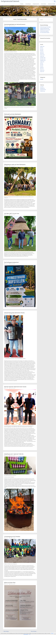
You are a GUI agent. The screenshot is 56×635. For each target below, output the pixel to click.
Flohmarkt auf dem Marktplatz (12, 114)
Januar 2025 (42, 71)
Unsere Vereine (43, 3)
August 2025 (42, 61)
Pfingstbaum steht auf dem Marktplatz (14, 164)
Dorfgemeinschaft (36, 3)
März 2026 (42, 53)
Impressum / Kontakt (51, 3)
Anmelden (42, 86)
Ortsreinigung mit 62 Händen (12, 536)
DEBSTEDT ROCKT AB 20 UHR (45, 29)
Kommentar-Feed (43, 89)
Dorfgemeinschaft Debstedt (10, 1)
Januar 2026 (42, 56)
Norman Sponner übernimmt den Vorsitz (15, 386)
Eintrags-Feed (42, 88)
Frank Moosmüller (12, 25)
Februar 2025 (42, 70)
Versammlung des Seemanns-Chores (14, 312)
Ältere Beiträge (6, 631)
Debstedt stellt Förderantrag (44, 28)
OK (29, 634)
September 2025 (42, 60)
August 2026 (42, 46)
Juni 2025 (41, 64)
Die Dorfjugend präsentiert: (11, 262)
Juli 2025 (41, 63)
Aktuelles (21, 3)
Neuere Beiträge (34, 631)
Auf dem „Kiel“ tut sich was (11, 213)
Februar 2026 (42, 54)
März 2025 (42, 68)
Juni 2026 (41, 49)
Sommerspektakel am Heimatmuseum (14, 24)
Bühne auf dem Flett (9, 582)
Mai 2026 (41, 50)
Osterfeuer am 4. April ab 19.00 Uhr (13, 454)
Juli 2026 (41, 47)
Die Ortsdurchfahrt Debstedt (44, 32)
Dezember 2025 (42, 57)
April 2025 (41, 67)
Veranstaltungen (28, 3)
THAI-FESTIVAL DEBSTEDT (44, 31)
